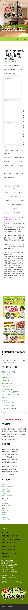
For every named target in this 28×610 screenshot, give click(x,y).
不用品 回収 (4, 375)
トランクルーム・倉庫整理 (9, 392)
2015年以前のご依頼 (7, 408)
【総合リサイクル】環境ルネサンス (14, 227)
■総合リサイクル (6, 372)
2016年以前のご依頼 (7, 406)
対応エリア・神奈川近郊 (8, 543)
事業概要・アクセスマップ (9, 546)
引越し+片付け (5, 383)
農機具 (3, 398)
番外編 (3, 400)
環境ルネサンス (19, 186)
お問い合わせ (5, 556)
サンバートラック (8, 403)
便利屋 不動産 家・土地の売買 (10, 536)
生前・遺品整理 (5, 389)
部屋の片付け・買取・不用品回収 (11, 539)
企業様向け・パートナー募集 (9, 553)
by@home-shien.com (13, 580)
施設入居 (4, 380)
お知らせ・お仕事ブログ (8, 550)
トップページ (5, 532)
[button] (25, 38)
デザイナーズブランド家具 (9, 395)
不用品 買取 (4, 378)
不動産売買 (4, 386)
